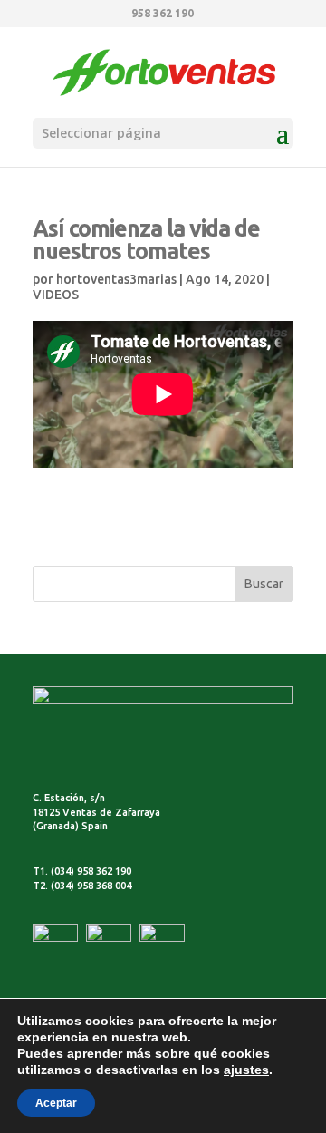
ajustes (246, 1069)
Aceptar (56, 1103)
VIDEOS (56, 294)
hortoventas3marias (116, 279)
